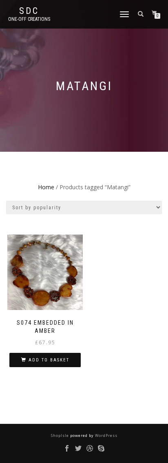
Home (46, 187)
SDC (29, 11)
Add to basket (49, 360)
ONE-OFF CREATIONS (29, 19)
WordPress (105, 435)
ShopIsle (60, 435)
